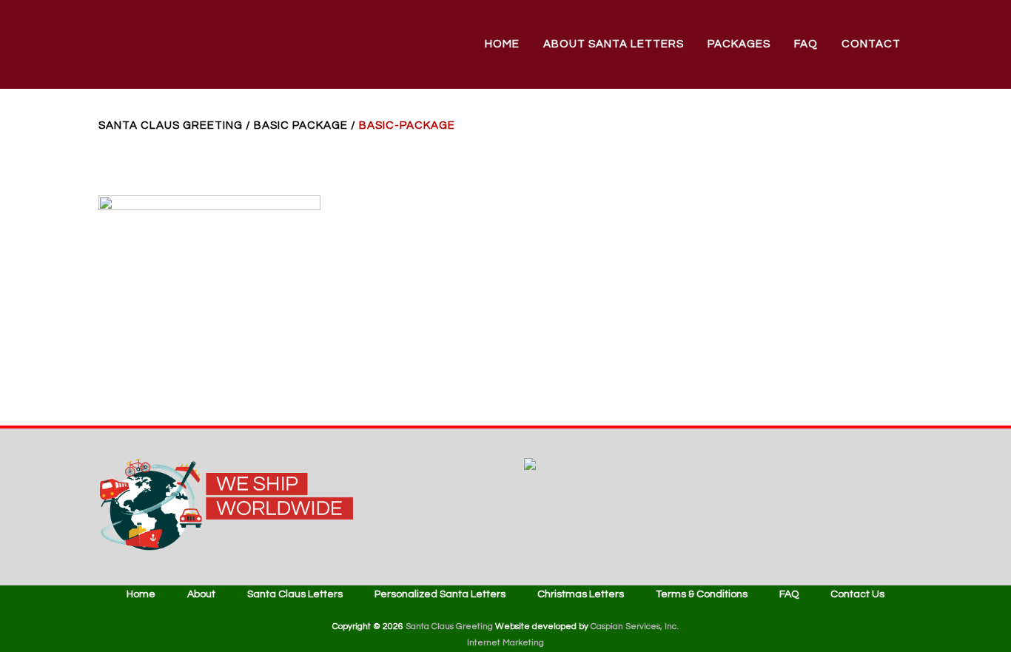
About (201, 594)
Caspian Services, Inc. (635, 626)
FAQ (789, 594)
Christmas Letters (580, 594)
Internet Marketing (505, 643)
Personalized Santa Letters (440, 594)
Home (141, 594)
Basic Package (301, 125)
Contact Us (857, 594)
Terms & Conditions (702, 594)
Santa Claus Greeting (170, 125)
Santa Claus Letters (295, 594)
